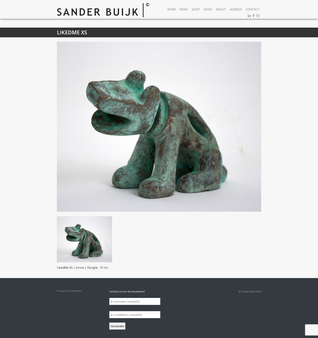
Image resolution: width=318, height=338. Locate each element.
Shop (196, 9)
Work (171, 9)
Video (207, 9)
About (221, 9)
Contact (252, 9)
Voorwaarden (74, 290)
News (184, 9)
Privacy (60, 290)
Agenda (236, 9)
